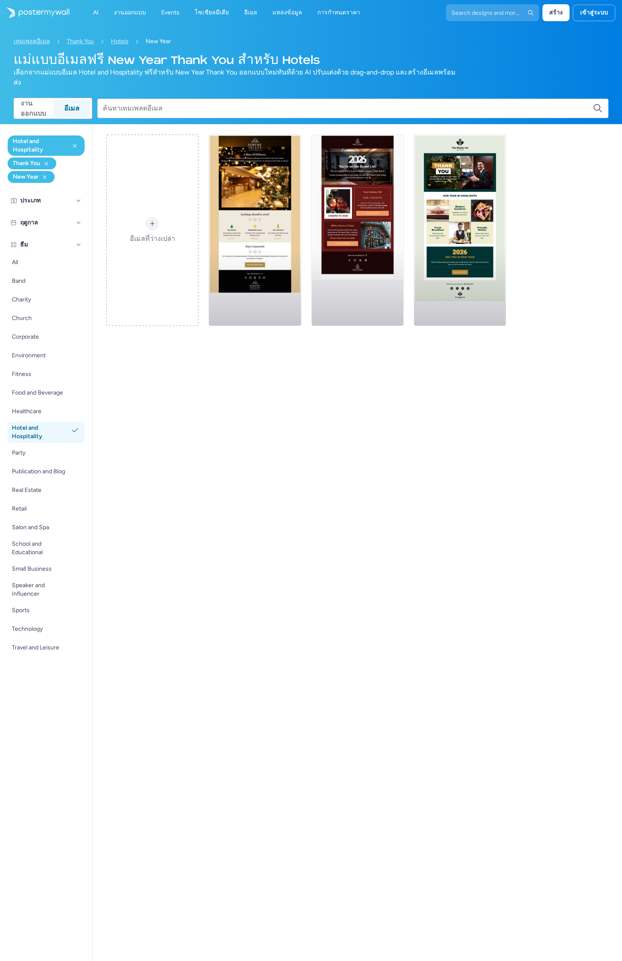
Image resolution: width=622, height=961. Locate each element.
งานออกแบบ (33, 108)
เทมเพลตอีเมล (32, 41)
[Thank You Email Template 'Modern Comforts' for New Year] (460, 230)
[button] (78, 200)
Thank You (80, 41)
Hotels (120, 41)
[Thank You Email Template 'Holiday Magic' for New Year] (357, 230)
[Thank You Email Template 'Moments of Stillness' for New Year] (255, 230)
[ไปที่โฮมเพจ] (34, 12)
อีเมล (72, 108)
